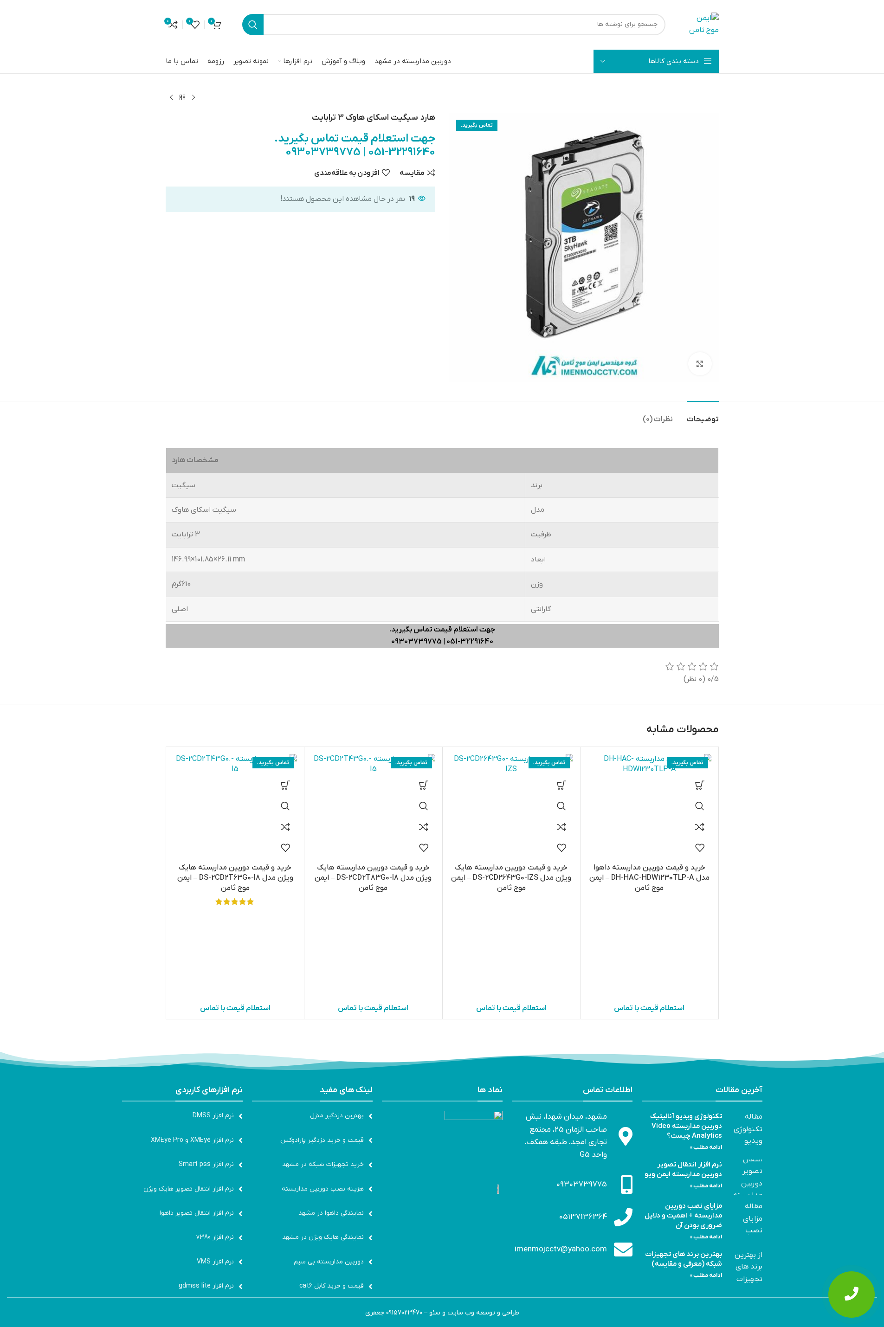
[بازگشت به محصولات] (182, 97)
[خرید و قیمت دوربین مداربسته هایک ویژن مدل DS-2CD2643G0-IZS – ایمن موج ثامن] (512, 764)
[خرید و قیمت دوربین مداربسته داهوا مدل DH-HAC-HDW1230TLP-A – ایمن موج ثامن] (649, 764)
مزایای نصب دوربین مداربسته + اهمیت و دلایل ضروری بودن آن (683, 1215)
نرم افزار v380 (215, 1237)
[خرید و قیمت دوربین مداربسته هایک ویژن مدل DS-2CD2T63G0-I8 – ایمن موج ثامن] (235, 764)
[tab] (703, 415)
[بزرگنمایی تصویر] (699, 363)
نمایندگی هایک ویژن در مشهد (323, 1237)
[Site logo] (702, 24)
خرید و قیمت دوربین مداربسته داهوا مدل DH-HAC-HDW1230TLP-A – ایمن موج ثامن (649, 878)
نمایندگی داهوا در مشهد (331, 1213)
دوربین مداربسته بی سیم (329, 1261)
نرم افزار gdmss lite (206, 1286)
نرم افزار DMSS (213, 1115)
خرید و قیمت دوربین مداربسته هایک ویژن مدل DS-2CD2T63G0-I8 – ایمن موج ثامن (235, 878)
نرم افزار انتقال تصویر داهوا (197, 1213)
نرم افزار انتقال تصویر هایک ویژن (188, 1189)
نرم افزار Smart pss (206, 1164)
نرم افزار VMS (215, 1261)
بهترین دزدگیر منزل (337, 1115)
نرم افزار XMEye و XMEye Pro (192, 1140)
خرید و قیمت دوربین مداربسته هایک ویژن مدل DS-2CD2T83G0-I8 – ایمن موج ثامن (373, 878)
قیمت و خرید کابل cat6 (331, 1286)
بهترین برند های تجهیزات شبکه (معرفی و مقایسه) (683, 1259)
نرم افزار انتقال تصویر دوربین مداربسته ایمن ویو (683, 1169)
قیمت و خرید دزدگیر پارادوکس (322, 1140)
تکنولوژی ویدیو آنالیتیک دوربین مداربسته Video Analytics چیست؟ (686, 1126)
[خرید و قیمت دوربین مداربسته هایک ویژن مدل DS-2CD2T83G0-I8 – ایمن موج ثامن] (373, 764)
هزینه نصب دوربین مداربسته (323, 1189)
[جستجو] (253, 24)
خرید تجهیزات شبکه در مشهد (323, 1164)
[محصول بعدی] (171, 97)
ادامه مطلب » (706, 1147)
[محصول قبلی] (193, 97)
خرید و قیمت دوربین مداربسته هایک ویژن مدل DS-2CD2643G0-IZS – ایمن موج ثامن (511, 878)
